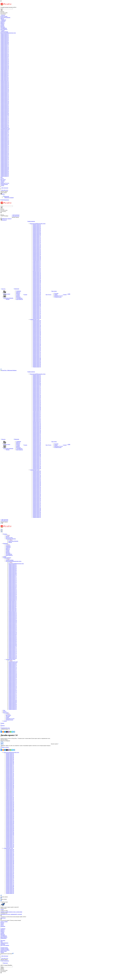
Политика (3, 944)
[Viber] (9, 732)
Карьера (2, 933)
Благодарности (4, 937)
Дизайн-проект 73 (10, 838)
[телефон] (2, 531)
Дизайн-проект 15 (10, 881)
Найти (2, 967)
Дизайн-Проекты (4, 942)
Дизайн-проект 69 (10, 834)
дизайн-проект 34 (10, 792)
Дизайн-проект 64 (10, 828)
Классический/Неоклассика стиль (16, 563)
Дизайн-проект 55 (10, 817)
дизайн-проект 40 (10, 799)
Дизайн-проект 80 (10, 847)
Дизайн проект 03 (10, 755)
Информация (3, 938)
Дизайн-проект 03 (10, 892)
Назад (8, 535)
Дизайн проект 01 (10, 753)
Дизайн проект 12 (10, 766)
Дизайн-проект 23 (10, 779)
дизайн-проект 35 (10, 793)
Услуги (2, 925)
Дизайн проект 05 (10, 758)
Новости (2, 929)
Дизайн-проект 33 (10, 869)
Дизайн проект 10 (10, 764)
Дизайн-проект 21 (10, 856)
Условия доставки (5, 948)
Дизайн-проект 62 (10, 825)
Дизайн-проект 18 (10, 854)
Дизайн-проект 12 (10, 884)
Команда (2, 931)
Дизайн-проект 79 (10, 845)
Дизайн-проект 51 (10, 812)
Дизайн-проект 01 (10, 850)
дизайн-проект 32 (10, 790)
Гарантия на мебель (5, 950)
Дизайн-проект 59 (10, 822)
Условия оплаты (4, 947)
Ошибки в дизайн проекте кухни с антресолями (11, 911)
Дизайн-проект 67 (10, 831)
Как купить (8, 715)
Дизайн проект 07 (10, 760)
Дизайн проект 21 (10, 777)
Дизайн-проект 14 (10, 882)
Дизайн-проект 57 (10, 819)
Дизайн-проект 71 (10, 836)
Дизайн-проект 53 (10, 815)
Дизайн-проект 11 (10, 852)
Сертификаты (4, 935)
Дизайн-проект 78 (10, 844)
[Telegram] (14, 732)
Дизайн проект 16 (10, 771)
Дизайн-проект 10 (10, 851)
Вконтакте (5, 963)
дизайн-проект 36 (10, 795)
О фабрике (3, 928)
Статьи (2, 909)
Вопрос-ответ (4, 951)
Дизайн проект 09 (10, 763)
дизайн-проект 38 (10, 797)
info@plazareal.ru (5, 199)
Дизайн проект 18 (10, 773)
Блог (2, 941)
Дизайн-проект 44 (10, 804)
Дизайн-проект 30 (10, 787)
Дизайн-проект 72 (10, 837)
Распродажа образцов (13, 541)
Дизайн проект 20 (10, 776)
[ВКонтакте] (1, 732)
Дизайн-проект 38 (10, 863)
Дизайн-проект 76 (10, 842)
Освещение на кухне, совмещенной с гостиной (11, 914)
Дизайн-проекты (9, 560)
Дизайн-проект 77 (10, 843)
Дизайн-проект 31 (10, 789)
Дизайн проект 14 (10, 768)
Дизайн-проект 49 (10, 810)
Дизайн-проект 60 (10, 823)
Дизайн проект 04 (10, 757)
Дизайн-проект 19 (10, 877)
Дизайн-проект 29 (10, 786)
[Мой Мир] (5, 732)
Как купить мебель (5, 945)
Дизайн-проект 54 (10, 816)
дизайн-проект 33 (10, 791)
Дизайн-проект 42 (10, 802)
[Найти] (2, 10)
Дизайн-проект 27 (10, 784)
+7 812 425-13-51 (4, 190)
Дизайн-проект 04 (10, 890)
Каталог (7, 536)
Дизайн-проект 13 (10, 883)
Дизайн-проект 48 (10, 809)
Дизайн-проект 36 (10, 866)
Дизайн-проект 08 (10, 886)
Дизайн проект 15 (10, 770)
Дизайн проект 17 (10, 772)
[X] (7, 732)
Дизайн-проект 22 (10, 778)
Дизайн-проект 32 (10, 870)
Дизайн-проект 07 (10, 887)
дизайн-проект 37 (10, 796)
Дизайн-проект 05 (10, 889)
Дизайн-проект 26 (10, 783)
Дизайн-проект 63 (10, 826)
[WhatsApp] (10, 732)
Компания (8, 545)
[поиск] (2, 530)
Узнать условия (4, 921)
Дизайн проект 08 (10, 761)
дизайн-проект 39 (10, 798)
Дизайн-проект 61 (10, 824)
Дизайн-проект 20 (10, 855)
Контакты (3, 934)
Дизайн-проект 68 (10, 832)
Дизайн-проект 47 (10, 808)
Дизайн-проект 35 (10, 867)
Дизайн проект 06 (10, 759)
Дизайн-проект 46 (10, 806)
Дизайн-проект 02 (10, 893)
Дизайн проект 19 (10, 774)
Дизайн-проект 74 (10, 839)
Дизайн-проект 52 (10, 813)
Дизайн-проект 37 (10, 864)
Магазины (3, 940)
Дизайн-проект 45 (10, 805)
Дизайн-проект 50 (10, 811)
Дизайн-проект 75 (10, 841)
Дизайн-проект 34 (10, 868)
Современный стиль (13, 661)
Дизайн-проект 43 (10, 803)
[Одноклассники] (3, 732)
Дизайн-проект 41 (10, 800)
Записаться (3, 917)
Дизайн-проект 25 (10, 782)
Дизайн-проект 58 (10, 821)
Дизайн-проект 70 (10, 835)
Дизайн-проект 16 (10, 880)
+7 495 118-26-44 (4, 187)
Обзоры (2, 952)
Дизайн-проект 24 (10, 780)
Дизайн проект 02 (10, 754)
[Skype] (12, 732)
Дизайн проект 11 (10, 765)
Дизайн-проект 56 (10, 818)
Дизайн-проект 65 (10, 829)
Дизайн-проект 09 (10, 849)
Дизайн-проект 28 (10, 785)
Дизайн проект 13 (10, 767)
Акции (2, 923)
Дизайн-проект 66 (10, 830)
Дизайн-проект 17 (10, 879)
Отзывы (2, 932)
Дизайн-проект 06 (10, 888)
